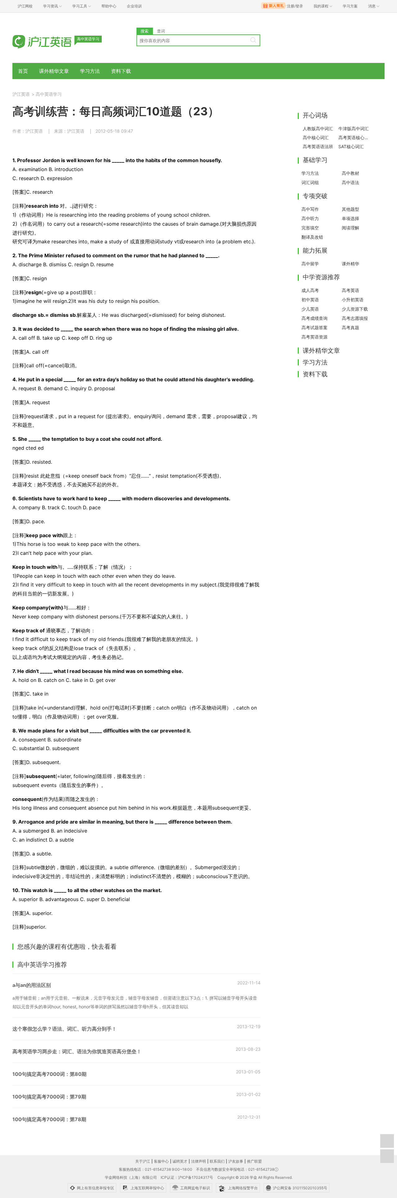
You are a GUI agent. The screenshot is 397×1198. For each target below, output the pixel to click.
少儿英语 (310, 309)
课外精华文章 (54, 71)
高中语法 (350, 182)
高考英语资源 (314, 336)
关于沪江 (142, 1161)
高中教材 (350, 173)
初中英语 (310, 299)
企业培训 (134, 6)
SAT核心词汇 (351, 146)
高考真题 (350, 327)
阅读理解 (350, 227)
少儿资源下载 (355, 309)
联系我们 (217, 1161)
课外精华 (350, 263)
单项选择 (350, 218)
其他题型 (350, 209)
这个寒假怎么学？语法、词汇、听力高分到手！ (64, 1029)
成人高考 (310, 290)
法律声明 (198, 1161)
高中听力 (310, 218)
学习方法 (90, 71)
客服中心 (161, 1161)
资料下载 (121, 71)
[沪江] (51, 41)
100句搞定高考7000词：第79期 (49, 1097)
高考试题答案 (314, 327)
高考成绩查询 (314, 318)
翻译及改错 (312, 237)
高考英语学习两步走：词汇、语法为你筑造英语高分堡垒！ (76, 1051)
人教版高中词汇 (318, 128)
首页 (23, 71)
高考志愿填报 (355, 318)
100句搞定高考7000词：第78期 (49, 1119)
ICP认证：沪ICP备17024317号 (187, 1177)
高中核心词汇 (316, 137)
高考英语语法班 (318, 146)
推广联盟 (254, 1161)
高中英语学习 (49, 94)
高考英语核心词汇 (354, 137)
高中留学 (310, 263)
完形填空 (310, 227)
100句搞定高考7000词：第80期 (49, 1074)
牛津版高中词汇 (353, 128)
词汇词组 (310, 182)
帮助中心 (108, 6)
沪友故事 (235, 1161)
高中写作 (310, 209)
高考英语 (350, 290)
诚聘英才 (179, 1161)
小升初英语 (353, 299)
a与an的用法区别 (31, 985)
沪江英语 (21, 94)
